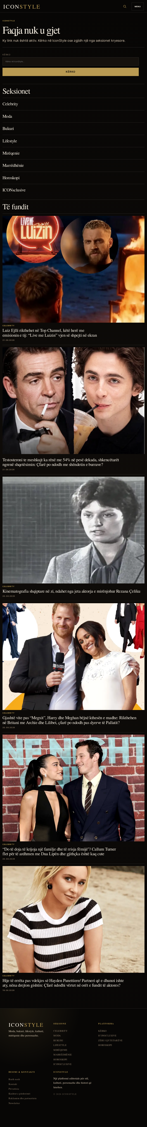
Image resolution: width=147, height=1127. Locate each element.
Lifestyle (10, 141)
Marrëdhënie (13, 165)
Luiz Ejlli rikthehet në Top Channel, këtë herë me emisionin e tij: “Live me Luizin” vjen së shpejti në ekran (50, 332)
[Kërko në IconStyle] (125, 6)
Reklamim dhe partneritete (23, 1098)
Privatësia (14, 1088)
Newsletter (14, 1103)
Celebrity (10, 104)
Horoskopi (11, 177)
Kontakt (13, 1084)
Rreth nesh (14, 1079)
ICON (22, 6)
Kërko (70, 71)
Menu (138, 6)
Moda (7, 116)
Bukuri (8, 128)
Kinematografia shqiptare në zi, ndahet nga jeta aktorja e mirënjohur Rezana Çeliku (71, 591)
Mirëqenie (11, 153)
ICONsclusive (14, 190)
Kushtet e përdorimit (19, 1093)
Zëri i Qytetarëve (110, 1040)
